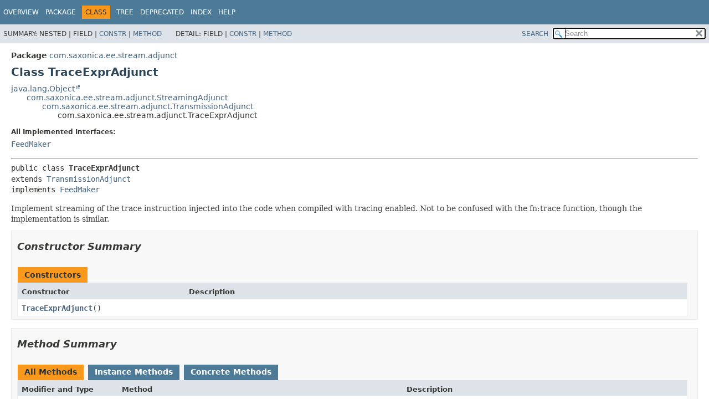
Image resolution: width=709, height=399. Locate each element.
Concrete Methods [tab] (231, 371)
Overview (21, 12)
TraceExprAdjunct (57, 308)
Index (201, 12)
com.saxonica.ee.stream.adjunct (113, 55)
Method (147, 34)
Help (226, 12)
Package (60, 12)
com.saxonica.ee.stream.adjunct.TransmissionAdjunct (147, 106)
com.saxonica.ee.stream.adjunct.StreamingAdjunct (127, 97)
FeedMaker (31, 144)
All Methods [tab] (50, 371)
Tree (124, 12)
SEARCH (535, 34)
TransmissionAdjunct (89, 179)
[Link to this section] (149, 246)
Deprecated (162, 12)
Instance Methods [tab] (134, 371)
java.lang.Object (43, 88)
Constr (112, 34)
